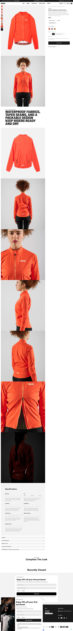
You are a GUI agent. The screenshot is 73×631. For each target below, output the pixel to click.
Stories (48, 3)
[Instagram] (58, 618)
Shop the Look (42, 3)
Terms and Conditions (49, 613)
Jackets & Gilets (16, 549)
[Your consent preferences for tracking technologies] (71, 629)
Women (11, 549)
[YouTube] (61, 618)
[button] (61, 3)
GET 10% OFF (28, 620)
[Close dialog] (41, 598)
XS (54, 34)
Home (49, 6)
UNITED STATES (67, 611)
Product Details (52, 22)
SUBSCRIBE (36, 593)
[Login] (65, 3)
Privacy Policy (47, 610)
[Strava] (66, 618)
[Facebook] (64, 618)
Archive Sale (34, 3)
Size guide (50, 36)
